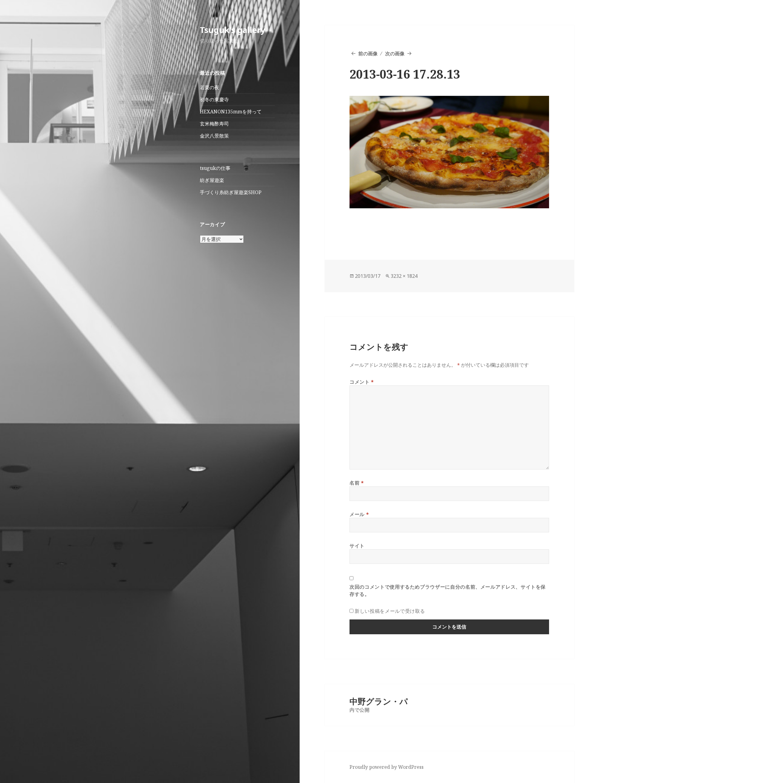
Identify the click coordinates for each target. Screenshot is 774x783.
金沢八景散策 (214, 135)
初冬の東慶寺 (214, 99)
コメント (362, 382)
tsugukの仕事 (215, 168)
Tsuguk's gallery (232, 29)
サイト (357, 545)
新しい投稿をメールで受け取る (390, 611)
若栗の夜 (209, 87)
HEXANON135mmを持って (231, 111)
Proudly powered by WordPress (387, 767)
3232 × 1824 (404, 276)
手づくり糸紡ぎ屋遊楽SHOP (231, 192)
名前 (357, 482)
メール (359, 514)
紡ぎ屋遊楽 (212, 180)
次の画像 (395, 53)
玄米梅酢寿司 (214, 123)
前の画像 (368, 53)
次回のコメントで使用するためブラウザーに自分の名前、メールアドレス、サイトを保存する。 (448, 590)
